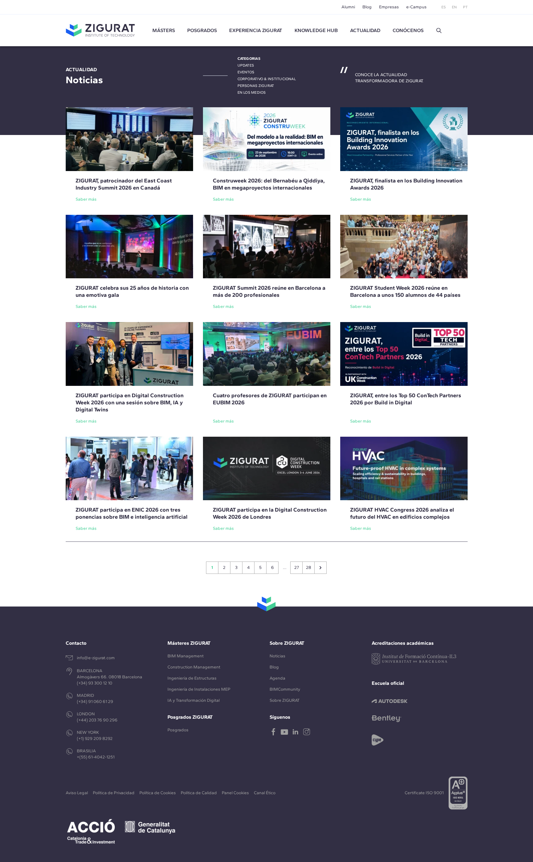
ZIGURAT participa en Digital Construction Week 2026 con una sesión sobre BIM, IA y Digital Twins (130, 402)
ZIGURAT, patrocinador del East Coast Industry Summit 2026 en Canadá (124, 184)
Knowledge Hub (316, 30)
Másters (163, 30)
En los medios (252, 92)
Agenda (277, 678)
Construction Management (193, 667)
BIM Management (185, 656)
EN (454, 7)
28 (308, 567)
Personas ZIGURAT (256, 86)
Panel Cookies (235, 792)
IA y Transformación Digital (193, 700)
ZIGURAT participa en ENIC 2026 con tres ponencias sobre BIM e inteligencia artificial (132, 513)
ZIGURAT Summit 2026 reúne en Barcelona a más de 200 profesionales (269, 291)
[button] (439, 30)
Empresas (389, 7)
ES (443, 7)
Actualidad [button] (365, 30)
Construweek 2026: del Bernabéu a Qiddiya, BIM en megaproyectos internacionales (269, 184)
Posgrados (202, 30)
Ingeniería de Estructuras (192, 678)
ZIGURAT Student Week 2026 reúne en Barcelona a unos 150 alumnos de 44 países (405, 291)
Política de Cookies (157, 792)
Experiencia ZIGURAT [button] (255, 30)
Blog (367, 7)
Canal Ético (264, 792)
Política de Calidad (199, 792)
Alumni (348, 7)
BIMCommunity (285, 689)
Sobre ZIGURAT (285, 700)
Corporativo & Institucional (267, 79)
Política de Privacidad (113, 792)
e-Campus (416, 7)
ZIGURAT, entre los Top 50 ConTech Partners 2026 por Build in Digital (405, 399)
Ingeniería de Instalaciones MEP (198, 689)
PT (465, 7)
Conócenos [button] (408, 30)
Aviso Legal (77, 792)
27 (296, 567)
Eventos (246, 72)
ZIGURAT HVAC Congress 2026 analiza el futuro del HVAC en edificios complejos (402, 513)
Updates (246, 65)
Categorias (249, 58)
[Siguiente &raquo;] (320, 568)
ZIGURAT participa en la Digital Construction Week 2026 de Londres (270, 513)
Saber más (86, 199)
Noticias (277, 656)
